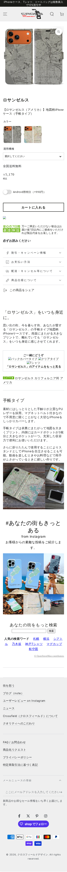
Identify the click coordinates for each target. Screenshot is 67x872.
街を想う (9, 685)
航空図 (33, 649)
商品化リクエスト (14, 749)
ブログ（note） (13, 693)
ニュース (9, 708)
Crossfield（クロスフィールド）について (30, 716)
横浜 (46, 639)
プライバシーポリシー (17, 757)
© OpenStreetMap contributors (49, 656)
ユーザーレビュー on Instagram (24, 700)
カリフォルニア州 (46, 378)
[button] (52, 14)
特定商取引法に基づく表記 (20, 765)
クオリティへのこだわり (19, 723)
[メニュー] (5, 14)
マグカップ (54, 644)
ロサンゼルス (24, 378)
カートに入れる (33, 207)
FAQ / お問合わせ (14, 742)
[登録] (62, 792)
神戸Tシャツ (34, 644)
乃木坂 (16, 644)
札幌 (36, 639)
